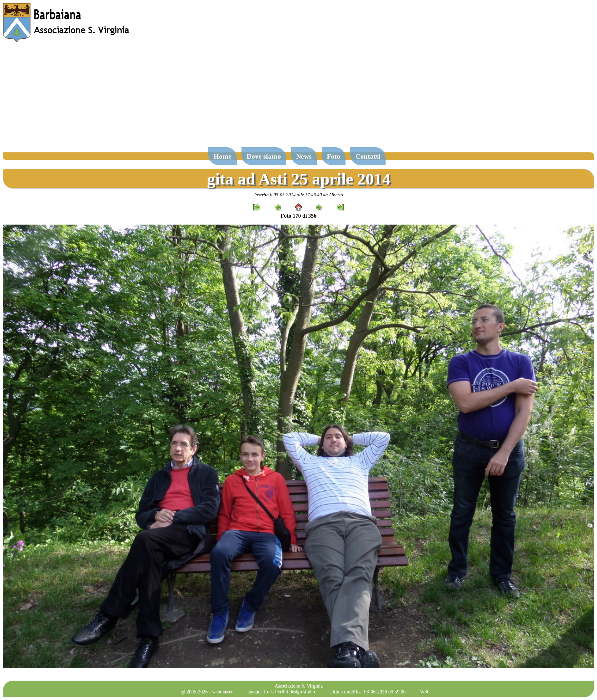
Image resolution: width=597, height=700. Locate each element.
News (304, 156)
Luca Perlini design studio (289, 691)
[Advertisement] (298, 98)
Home (222, 156)
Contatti (368, 156)
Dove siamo (264, 156)
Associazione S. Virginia (299, 686)
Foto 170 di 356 (298, 216)
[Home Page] (67, 41)
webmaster (222, 691)
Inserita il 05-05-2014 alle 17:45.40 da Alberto (298, 194)
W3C (425, 691)
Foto (333, 156)
